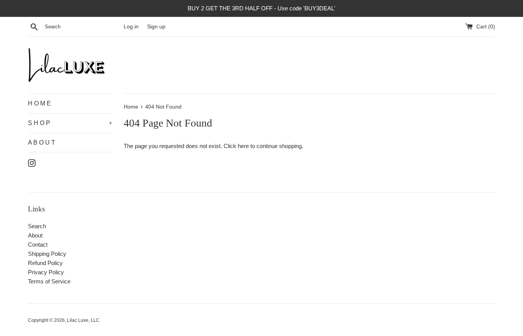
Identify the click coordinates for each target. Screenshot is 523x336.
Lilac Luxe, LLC (83, 320)
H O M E (39, 103)
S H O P (70, 123)
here (243, 146)
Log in (131, 27)
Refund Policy (45, 263)
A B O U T (41, 142)
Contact (37, 244)
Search (37, 226)
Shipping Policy (47, 253)
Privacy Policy (46, 272)
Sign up (156, 27)
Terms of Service (49, 281)
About (35, 235)
